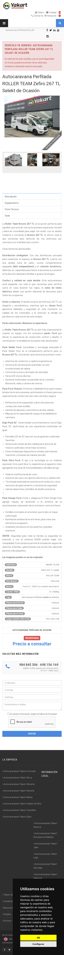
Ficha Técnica (12, 209)
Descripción (11, 196)
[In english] (59, 15)
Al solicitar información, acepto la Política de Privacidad (33, 714)
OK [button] (38, 937)
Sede (7, 215)
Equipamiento (12, 203)
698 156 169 (49, 665)
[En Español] (59, 12)
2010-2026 (9, 935)
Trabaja (52, 12)
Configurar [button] (38, 944)
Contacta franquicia (44, 15)
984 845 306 (28, 665)
